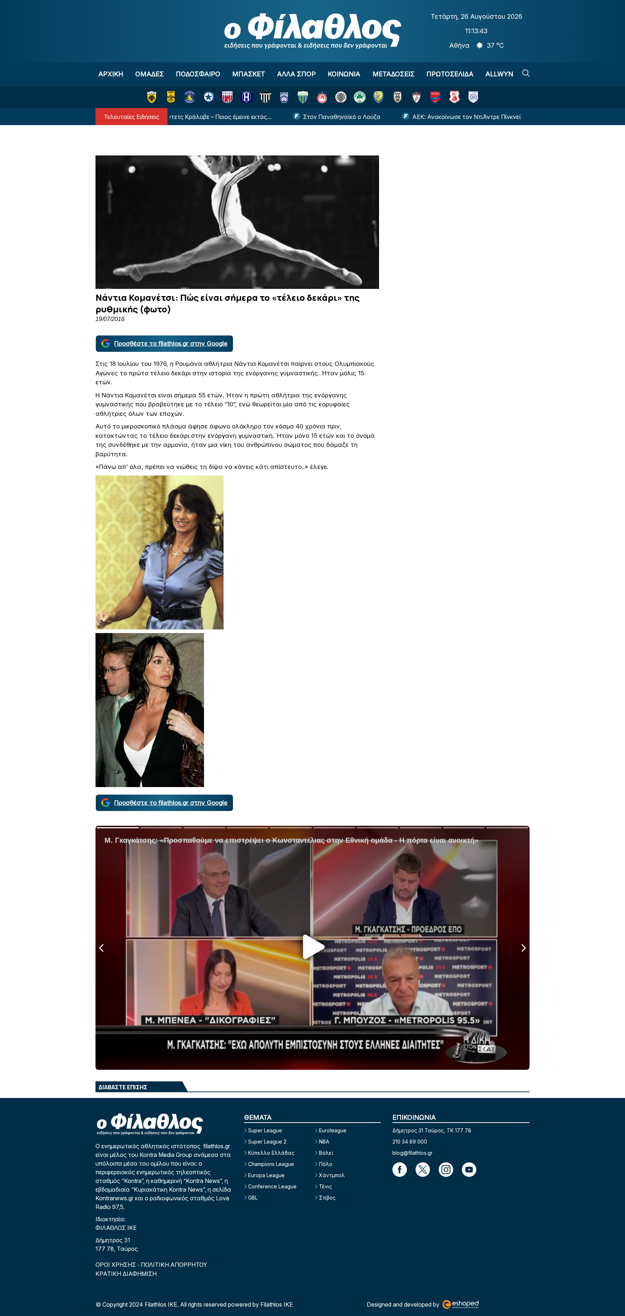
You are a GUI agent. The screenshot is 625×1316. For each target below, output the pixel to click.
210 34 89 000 (409, 1141)
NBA (324, 1141)
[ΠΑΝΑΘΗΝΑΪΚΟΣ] (359, 97)
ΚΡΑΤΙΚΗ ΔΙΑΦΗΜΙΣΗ (126, 1273)
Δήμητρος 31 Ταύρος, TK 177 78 (431, 1130)
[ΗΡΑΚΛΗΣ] (246, 97)
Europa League (266, 1175)
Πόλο (325, 1164)
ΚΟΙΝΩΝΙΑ (344, 74)
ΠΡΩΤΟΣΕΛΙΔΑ (449, 74)
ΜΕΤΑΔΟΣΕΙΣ (393, 74)
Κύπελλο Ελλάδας (271, 1153)
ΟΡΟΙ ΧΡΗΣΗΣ (116, 1264)
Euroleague (332, 1130)
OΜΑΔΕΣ (149, 74)
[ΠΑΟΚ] (397, 97)
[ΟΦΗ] (341, 97)
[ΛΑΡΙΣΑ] (416, 97)
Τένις (325, 1186)
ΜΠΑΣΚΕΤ (248, 74)
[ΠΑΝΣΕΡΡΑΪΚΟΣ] (454, 97)
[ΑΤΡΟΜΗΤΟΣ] (208, 97)
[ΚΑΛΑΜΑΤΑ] (265, 97)
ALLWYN (499, 74)
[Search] (526, 73)
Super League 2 (267, 1141)
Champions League (271, 1164)
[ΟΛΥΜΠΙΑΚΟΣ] (322, 97)
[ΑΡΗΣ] (171, 97)
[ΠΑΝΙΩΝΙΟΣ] (435, 97)
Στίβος (327, 1198)
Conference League (272, 1186)
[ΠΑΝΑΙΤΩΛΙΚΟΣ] (378, 97)
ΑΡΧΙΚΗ (110, 74)
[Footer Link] (399, 1169)
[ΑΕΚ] (151, 97)
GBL (253, 1198)
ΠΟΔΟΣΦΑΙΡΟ (198, 74)
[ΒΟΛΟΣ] (227, 97)
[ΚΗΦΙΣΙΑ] (284, 97)
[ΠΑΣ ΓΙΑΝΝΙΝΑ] (473, 97)
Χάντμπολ (332, 1175)
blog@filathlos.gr (412, 1153)
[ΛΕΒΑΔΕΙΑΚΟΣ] (303, 97)
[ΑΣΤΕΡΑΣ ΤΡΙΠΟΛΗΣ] (189, 97)
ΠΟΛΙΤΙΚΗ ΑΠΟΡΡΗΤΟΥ (174, 1264)
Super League (265, 1130)
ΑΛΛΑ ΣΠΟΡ (296, 74)
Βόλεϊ (326, 1153)
